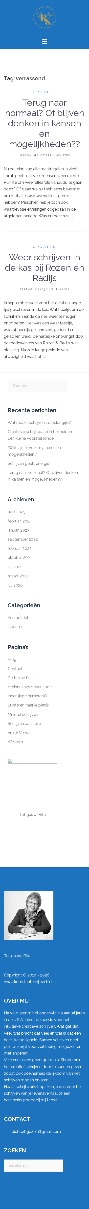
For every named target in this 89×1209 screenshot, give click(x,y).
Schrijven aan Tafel (25, 723)
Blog (12, 659)
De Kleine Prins (21, 677)
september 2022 (23, 539)
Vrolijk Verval (19, 732)
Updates (44, 92)
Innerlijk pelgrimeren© (27, 696)
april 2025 (16, 511)
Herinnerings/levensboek (31, 687)
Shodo (67, 1060)
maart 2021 (18, 576)
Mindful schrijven (23, 714)
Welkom (15, 741)
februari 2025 (20, 521)
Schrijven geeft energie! (29, 463)
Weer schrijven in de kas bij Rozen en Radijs (44, 267)
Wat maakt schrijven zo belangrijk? (39, 422)
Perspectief (18, 617)
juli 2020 (15, 585)
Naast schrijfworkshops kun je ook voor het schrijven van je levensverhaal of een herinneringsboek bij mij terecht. (43, 1093)
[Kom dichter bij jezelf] (44, 19)
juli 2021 (15, 567)
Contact (15, 668)
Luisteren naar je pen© (28, 705)
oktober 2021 (20, 557)
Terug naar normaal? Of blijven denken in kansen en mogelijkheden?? (44, 123)
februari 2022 (20, 548)
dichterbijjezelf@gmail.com (36, 1131)
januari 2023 (18, 530)
